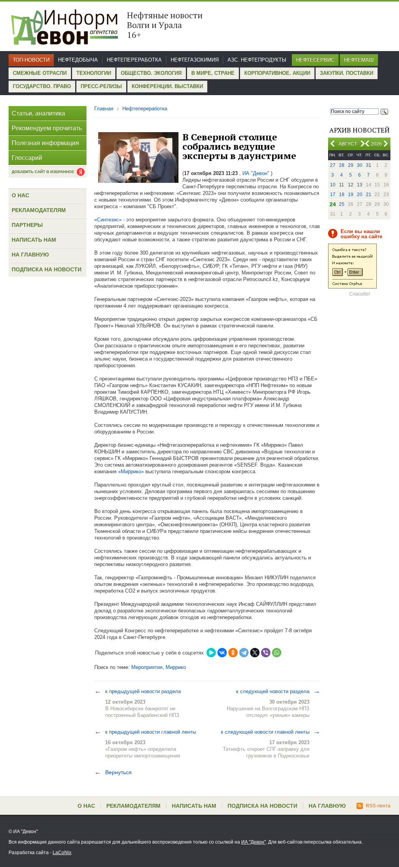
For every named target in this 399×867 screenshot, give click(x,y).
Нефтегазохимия (195, 60)
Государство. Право (42, 86)
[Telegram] (244, 652)
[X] (255, 652)
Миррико (176, 667)
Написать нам (34, 240)
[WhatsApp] (276, 652)
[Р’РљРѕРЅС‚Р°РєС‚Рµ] (222, 652)
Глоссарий (27, 157)
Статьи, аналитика (38, 113)
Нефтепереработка (134, 60)
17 (332, 194)
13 (359, 185)
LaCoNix (62, 852)
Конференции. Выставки (167, 86)
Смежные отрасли (40, 73)
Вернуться (113, 772)
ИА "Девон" (253, 842)
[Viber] (265, 652)
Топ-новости (31, 60)
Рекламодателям (39, 210)
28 (341, 165)
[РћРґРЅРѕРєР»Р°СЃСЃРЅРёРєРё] (233, 652)
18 (341, 194)
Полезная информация (45, 143)
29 (350, 165)
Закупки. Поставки (346, 73)
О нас (20, 195)
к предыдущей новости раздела (137, 691)
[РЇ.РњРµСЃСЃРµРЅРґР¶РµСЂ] (211, 652)
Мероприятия (146, 667)
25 (341, 204)
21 (368, 194)
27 (332, 165)
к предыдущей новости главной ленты (145, 731)
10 (332, 185)
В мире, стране (213, 73)
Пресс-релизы (101, 86)
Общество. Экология (151, 73)
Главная (103, 108)
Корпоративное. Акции (277, 73)
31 (368, 165)
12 (350, 185)
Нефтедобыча (78, 60)
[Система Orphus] (352, 287)
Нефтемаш (359, 60)
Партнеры (27, 225)
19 (350, 194)
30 (359, 165)
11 (341, 185)
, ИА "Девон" (254, 173)
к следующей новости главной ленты (270, 731)
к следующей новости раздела (278, 691)
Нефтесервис (315, 60)
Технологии (93, 73)
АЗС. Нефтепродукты (257, 60)
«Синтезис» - (109, 220)
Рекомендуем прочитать (47, 128)
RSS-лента (378, 806)
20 (359, 194)
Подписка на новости (46, 269)
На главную (30, 254)
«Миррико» (131, 471)
